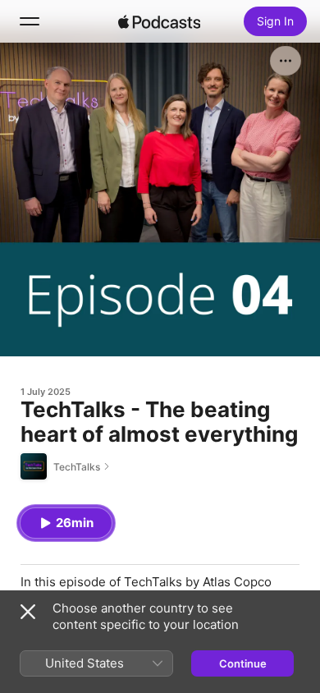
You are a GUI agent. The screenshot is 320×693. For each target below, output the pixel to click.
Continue (243, 663)
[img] (159, 21)
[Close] (28, 611)
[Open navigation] (29, 21)
